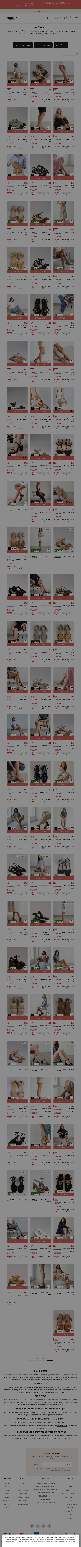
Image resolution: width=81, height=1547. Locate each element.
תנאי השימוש (44, 1542)
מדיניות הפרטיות (53, 1542)
